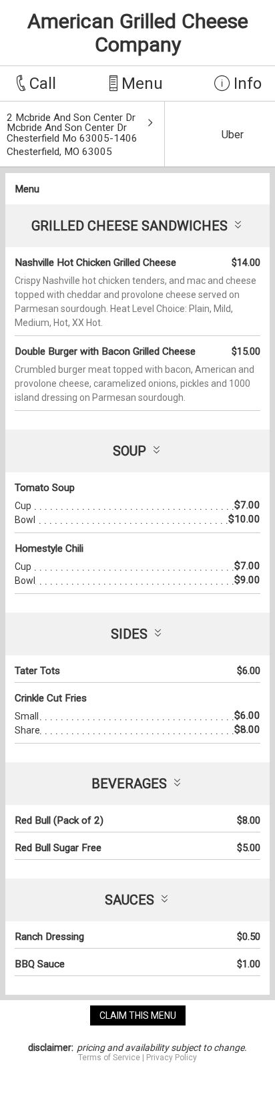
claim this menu (137, 1015)
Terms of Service (109, 1057)
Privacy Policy (171, 1057)
